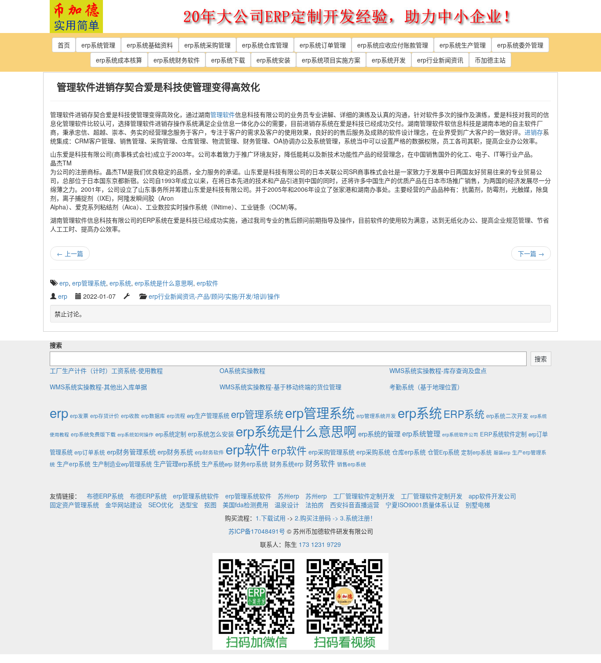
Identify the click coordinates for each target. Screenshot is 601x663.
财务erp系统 (251, 463)
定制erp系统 (476, 452)
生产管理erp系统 (177, 463)
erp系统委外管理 (520, 44)
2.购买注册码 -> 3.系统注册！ (335, 517)
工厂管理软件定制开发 (364, 495)
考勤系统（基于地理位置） (426, 386)
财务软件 (320, 463)
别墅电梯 (477, 504)
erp (64, 282)
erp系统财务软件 (177, 59)
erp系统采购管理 (207, 44)
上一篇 (70, 253)
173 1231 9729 (320, 544)
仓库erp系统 (409, 451)
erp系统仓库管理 (265, 44)
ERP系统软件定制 (503, 434)
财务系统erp (287, 463)
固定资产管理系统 (74, 504)
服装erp (502, 452)
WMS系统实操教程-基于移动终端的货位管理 (280, 386)
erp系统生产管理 (463, 44)
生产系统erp (217, 464)
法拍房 (314, 504)
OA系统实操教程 (242, 370)
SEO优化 (160, 504)
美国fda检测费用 (245, 504)
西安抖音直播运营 (354, 504)
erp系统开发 (389, 59)
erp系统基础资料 (150, 44)
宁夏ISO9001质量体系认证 (422, 504)
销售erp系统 (351, 464)
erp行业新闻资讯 (440, 59)
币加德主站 (490, 59)
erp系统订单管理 (323, 44)
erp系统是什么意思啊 (164, 282)
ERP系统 (463, 413)
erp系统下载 (228, 59)
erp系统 (120, 282)
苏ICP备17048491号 (256, 531)
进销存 (533, 132)
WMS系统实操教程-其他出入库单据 (98, 386)
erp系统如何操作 (135, 434)
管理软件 (222, 114)
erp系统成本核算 (119, 59)
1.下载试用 (271, 517)
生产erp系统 (74, 463)
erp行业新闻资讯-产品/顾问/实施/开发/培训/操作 (214, 296)
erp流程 (176, 415)
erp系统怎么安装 (211, 433)
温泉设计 (287, 504)
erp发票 (79, 415)
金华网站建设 (123, 504)
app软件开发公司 (492, 495)
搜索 (56, 345)
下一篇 (531, 253)
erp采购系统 (373, 451)
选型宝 (189, 504)
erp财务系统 (175, 451)
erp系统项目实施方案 (331, 59)
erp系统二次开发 (507, 416)
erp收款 (130, 415)
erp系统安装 (273, 59)
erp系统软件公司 (460, 434)
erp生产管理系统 (208, 415)
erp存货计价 (104, 415)
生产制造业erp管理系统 (122, 464)
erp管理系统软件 (196, 495)
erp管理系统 (89, 282)
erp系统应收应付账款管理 (392, 44)
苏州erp (288, 495)
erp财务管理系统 (131, 451)
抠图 (210, 504)
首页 (64, 44)
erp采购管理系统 (331, 451)
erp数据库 (153, 415)
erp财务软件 (209, 452)
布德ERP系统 (105, 495)
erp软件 (207, 282)
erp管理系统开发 (376, 415)
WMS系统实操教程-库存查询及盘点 (438, 370)
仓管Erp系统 (443, 452)
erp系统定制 (170, 434)
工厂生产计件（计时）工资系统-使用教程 (106, 370)
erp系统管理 (98, 44)
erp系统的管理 (379, 433)
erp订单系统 (89, 452)
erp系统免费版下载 (93, 434)
